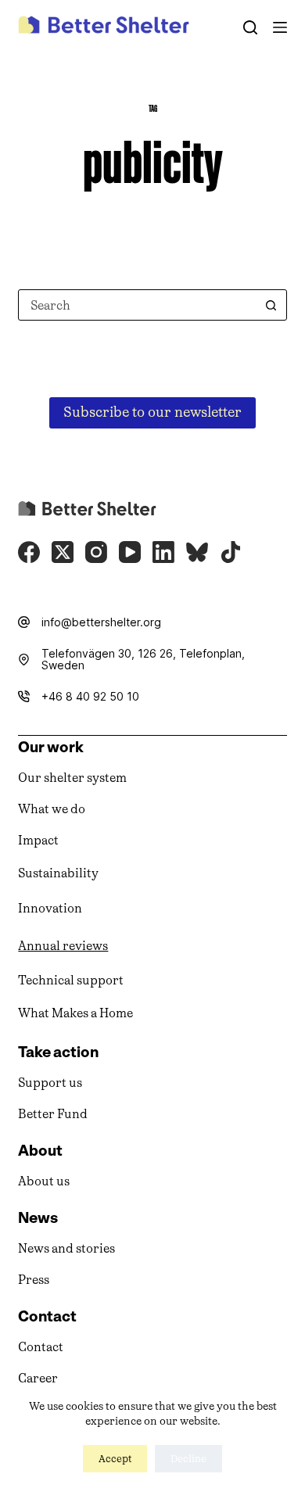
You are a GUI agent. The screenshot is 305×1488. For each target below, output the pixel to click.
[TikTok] (231, 552)
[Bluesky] (197, 552)
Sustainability (58, 873)
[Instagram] (96, 552)
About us (44, 1181)
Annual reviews (63, 945)
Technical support (71, 980)
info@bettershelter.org (101, 622)
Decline (188, 1459)
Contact (40, 1346)
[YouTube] (130, 552)
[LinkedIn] (163, 552)
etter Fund (57, 1113)
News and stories (66, 1248)
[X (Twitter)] (63, 552)
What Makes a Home (75, 1013)
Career (38, 1378)
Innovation (50, 908)
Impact (38, 840)
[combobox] (137, 305)
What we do (51, 808)
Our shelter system (72, 777)
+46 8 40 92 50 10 (90, 696)
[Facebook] (29, 552)
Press (33, 1279)
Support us (50, 1082)
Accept (115, 1459)
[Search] (250, 27)
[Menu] (280, 27)
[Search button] (271, 305)
